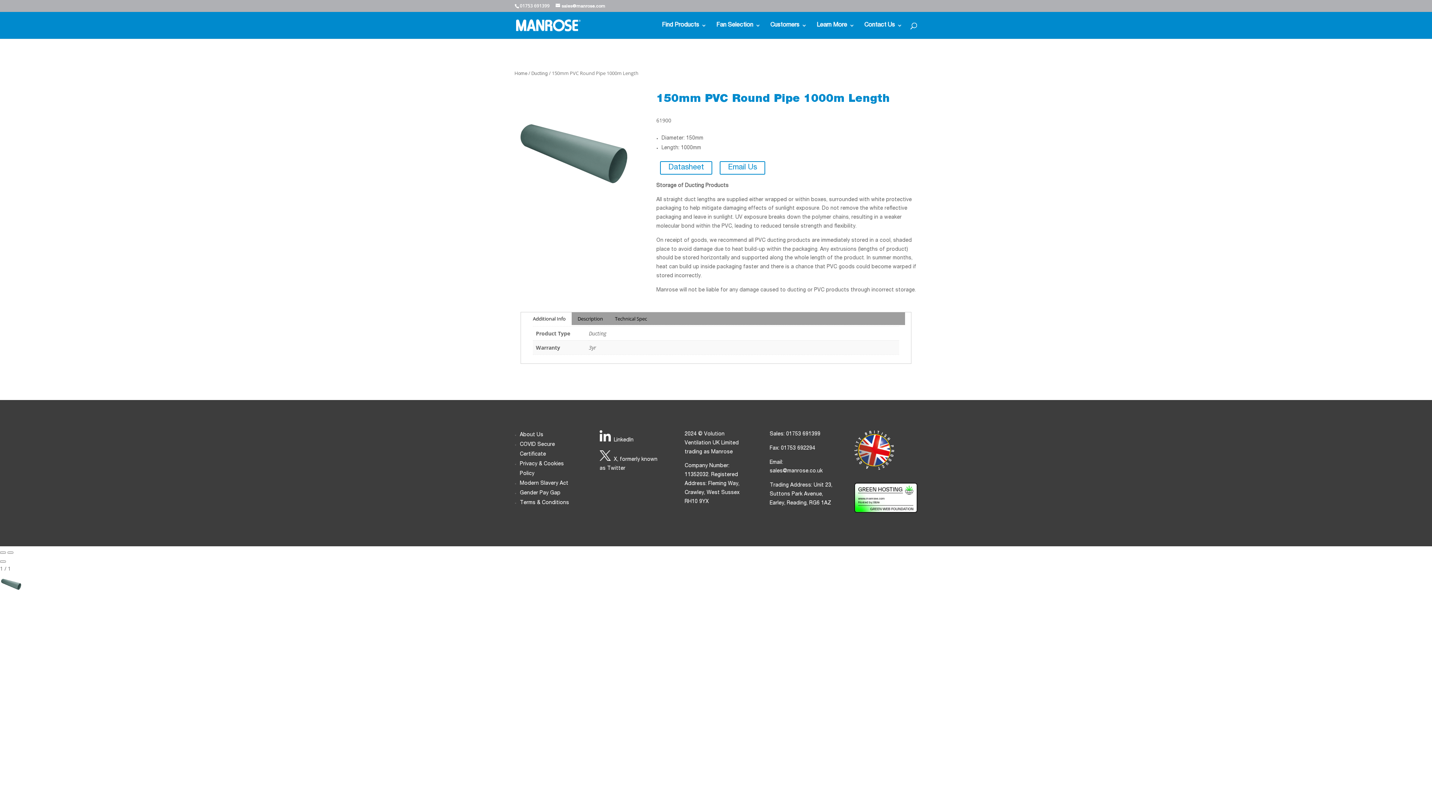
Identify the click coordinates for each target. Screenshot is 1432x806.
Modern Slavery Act (544, 483)
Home (521, 74)
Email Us (742, 168)
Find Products (680, 25)
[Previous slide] (3, 553)
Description (590, 318)
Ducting (539, 74)
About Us (531, 435)
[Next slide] (10, 553)
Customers (785, 25)
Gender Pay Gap (540, 493)
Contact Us (879, 25)
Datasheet (686, 168)
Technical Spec (631, 318)
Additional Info (549, 318)
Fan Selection (734, 25)
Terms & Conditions (544, 503)
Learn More (832, 25)
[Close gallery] (3, 561)
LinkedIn (624, 440)
